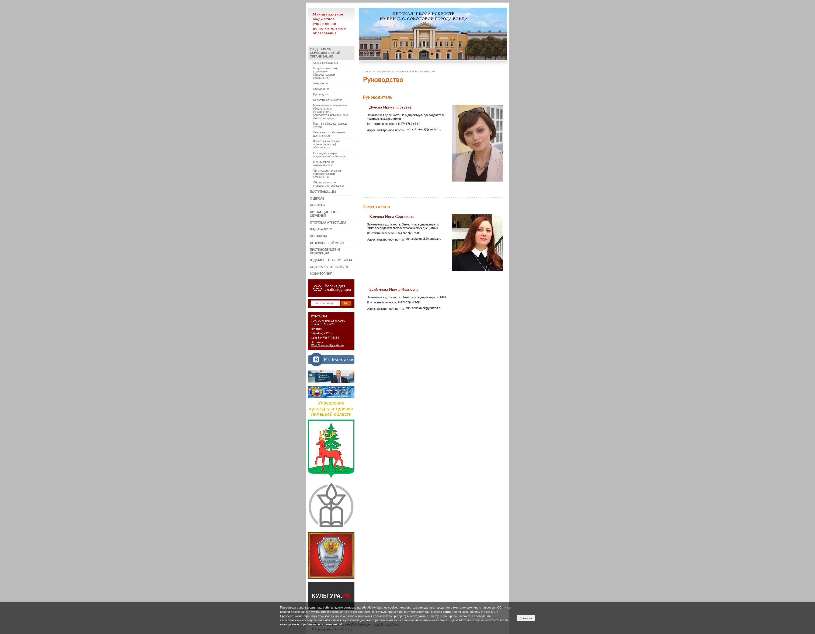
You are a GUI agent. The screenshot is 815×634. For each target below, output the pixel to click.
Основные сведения (325, 63)
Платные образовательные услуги (330, 125)
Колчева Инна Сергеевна (391, 216)
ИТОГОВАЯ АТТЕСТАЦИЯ (328, 222)
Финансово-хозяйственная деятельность (329, 134)
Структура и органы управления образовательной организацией (325, 73)
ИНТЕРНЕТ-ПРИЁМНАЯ (327, 243)
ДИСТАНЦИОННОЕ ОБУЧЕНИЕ (324, 214)
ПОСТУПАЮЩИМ (323, 191)
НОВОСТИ (317, 205)
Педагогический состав (327, 100)
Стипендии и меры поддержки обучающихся (329, 155)
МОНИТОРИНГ (321, 273)
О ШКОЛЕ (317, 198)
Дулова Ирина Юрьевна (390, 107)
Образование (321, 89)
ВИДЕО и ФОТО (321, 229)
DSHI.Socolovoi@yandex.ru (327, 345)
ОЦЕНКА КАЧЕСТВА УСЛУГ (329, 267)
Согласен (526, 618)
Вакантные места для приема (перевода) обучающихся (326, 144)
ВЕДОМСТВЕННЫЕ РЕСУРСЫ (331, 260)
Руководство (321, 94)
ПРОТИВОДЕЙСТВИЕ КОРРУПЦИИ (325, 251)
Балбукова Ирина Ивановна (393, 289)
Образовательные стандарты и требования (328, 184)
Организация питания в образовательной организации (327, 173)
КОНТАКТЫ (318, 236)
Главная (367, 71)
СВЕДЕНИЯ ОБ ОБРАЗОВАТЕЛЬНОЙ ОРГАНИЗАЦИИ (325, 53)
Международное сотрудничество (323, 163)
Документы (320, 83)
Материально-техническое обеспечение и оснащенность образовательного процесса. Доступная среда (330, 112)
